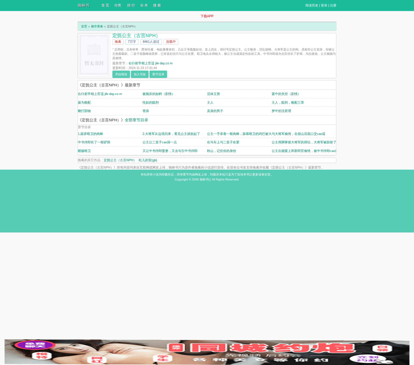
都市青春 (97, 26)
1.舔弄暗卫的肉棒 (90, 134)
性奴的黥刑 (151, 102)
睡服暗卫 (84, 151)
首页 (84, 26)
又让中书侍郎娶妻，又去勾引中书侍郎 (170, 151)
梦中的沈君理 (281, 111)
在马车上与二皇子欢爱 (223, 142)
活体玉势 (213, 94)
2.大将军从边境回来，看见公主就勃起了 (171, 134)
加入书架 (140, 74)
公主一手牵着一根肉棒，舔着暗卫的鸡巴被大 (239, 134)
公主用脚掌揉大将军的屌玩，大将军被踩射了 (304, 142)
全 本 (144, 5)
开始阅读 (121, 74)
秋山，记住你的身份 (221, 151)
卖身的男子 (215, 111)
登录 (324, 5)
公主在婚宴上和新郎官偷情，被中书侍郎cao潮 (305, 151)
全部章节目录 (136, 120)
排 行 (131, 5)
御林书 (83, 5)
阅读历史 (311, 5)
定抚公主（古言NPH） (120, 160)
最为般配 (84, 102)
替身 (146, 111)
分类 (117, 5)
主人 (210, 102)
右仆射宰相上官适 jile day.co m (151, 63)
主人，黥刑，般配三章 (288, 102)
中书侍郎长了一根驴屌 (94, 142)
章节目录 (158, 74)
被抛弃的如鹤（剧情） (159, 94)
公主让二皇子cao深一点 (160, 142)
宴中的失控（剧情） (286, 94)
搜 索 (157, 5)
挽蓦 (118, 41)
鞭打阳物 (84, 111)
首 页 (105, 5)
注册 (333, 5)
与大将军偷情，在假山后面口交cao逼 (298, 134)
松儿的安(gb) (148, 160)
